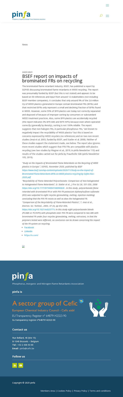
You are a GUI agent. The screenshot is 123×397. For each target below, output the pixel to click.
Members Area (47, 390)
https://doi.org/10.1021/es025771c (38, 209)
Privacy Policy (80, 390)
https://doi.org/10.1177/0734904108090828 (43, 188)
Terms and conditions (100, 390)
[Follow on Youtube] (20, 365)
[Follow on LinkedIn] (14, 365)
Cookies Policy (64, 390)
